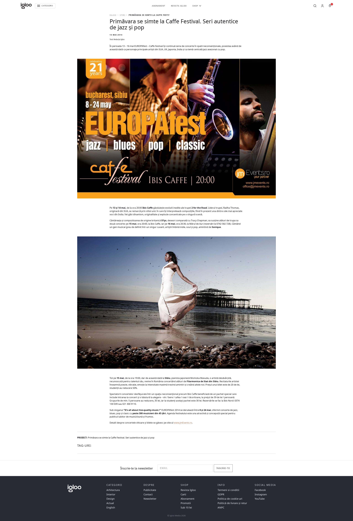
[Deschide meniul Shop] (200, 5)
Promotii (186, 503)
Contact (148, 494)
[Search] (314, 5)
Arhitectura (113, 490)
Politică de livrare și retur (232, 503)
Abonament (158, 6)
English (110, 507)
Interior (110, 494)
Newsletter (150, 498)
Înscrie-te (223, 468)
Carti (183, 494)
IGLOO (113, 15)
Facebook (260, 490)
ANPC (221, 507)
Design (110, 498)
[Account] (322, 5)
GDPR (221, 494)
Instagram (261, 494)
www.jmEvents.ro (183, 422)
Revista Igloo (179, 6)
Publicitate (150, 490)
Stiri (122, 15)
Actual (110, 503)
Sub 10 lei (186, 507)
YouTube (260, 498)
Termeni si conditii (228, 490)
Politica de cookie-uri (230, 498)
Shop (195, 6)
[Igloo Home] (26, 6)
